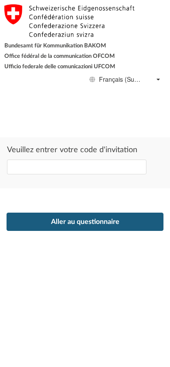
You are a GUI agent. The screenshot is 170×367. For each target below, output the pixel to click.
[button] (158, 80)
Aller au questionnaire (85, 221)
